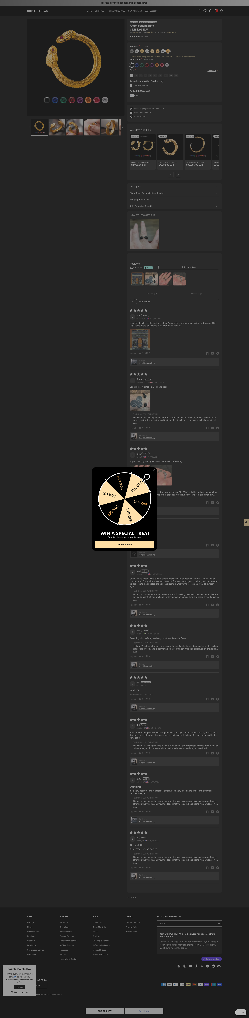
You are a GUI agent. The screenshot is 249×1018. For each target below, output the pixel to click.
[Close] (154, 470)
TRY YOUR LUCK (124, 544)
